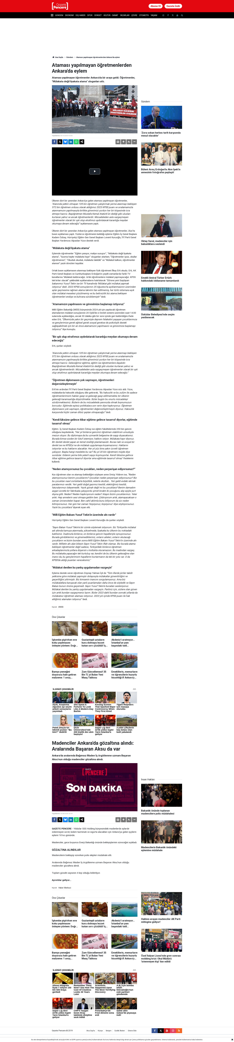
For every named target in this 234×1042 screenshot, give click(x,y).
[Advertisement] (161, 77)
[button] (123, 141)
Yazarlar (124, 15)
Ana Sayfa (59, 57)
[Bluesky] (65, 141)
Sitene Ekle (132, 1031)
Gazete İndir (173, 6)
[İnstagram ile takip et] (163, 15)
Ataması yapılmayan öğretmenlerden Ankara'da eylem (98, 57)
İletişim (108, 1031)
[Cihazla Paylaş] (81, 141)
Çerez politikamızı (138, 1040)
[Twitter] (59, 141)
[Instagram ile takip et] (173, 1030)
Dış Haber (80, 15)
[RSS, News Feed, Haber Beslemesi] (179, 1030)
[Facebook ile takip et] (168, 15)
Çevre (134, 15)
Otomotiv (144, 15)
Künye (100, 1031)
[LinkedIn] (70, 141)
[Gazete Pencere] (60, 6)
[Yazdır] (118, 141)
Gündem (59, 15)
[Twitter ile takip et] (172, 15)
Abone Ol (156, 6)
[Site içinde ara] (182, 15)
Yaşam (154, 15)
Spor (89, 15)
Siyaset (98, 15)
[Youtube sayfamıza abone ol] (177, 15)
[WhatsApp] (76, 141)
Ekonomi (69, 15)
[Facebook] (54, 141)
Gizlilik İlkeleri (119, 1031)
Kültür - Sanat (111, 15)
